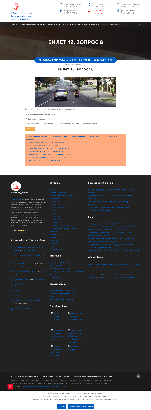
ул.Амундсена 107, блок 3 (23, 263)
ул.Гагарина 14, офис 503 (23, 255)
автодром (97, 267)
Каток (52, 246)
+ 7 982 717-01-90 (63, 148)
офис (116, 277)
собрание (122, 264)
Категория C (54, 211)
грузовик (100, 274)
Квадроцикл (54, 223)
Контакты (91, 24)
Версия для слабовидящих (21, 16)
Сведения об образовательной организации (67, 271)
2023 (111, 277)
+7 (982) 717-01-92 (57, 151)
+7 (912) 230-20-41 (54, 160)
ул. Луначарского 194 (71, 11)
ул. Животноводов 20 (129, 11)
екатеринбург (99, 277)
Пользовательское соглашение (62, 300)
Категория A (54, 202)
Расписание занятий (57, 266)
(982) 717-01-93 (71, 13)
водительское (122, 277)
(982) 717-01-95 (129, 6)
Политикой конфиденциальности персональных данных (44, 387)
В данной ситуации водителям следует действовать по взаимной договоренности (62, 124)
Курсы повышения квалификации (108, 24)
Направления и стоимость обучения (39, 24)
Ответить (30, 129)
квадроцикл (122, 274)
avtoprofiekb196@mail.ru (21, 19)
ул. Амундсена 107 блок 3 (130, 4)
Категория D (54, 214)
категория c (130, 274)
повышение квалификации (93, 274)
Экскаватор (54, 234)
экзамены (110, 274)
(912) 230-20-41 (129, 13)
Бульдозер (54, 240)
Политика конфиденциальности (62, 291)
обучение (102, 264)
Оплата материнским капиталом (62, 196)
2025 (134, 274)
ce (118, 277)
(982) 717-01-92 (100, 6)
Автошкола (66, 24)
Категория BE (55, 217)
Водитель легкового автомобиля (41, 114)
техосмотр (119, 267)
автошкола (90, 264)
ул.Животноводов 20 (22, 280)
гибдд (108, 267)
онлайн (111, 267)
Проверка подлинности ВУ (60, 269)
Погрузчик (54, 231)
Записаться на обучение (22, 13)
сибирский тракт (116, 274)
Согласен (61, 406)
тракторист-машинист (130, 277)
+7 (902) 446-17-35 (34, 300)
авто (131, 267)
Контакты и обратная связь (60, 263)
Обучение (21, 24)
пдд (95, 264)
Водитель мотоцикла (36, 119)
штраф (129, 267)
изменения (110, 264)
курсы (122, 267)
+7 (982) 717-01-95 (65, 154)
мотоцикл (137, 264)
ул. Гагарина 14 (98, 4)
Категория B (54, 205)
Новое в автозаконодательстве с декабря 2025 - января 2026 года (114, 251)
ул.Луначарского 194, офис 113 (25, 271)
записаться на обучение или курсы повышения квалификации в (69, 136)
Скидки (52, 190)
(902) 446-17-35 (71, 6)
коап (126, 274)
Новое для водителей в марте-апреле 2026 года (106, 224)
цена (114, 277)
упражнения (91, 267)
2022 (126, 267)
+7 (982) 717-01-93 (61, 157)
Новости (57, 24)
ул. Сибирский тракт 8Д (72, 4)
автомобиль (105, 274)
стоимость (103, 267)
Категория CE (55, 220)
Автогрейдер (54, 243)
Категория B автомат (58, 208)
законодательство (92, 277)
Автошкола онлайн (79, 24)
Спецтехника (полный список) (61, 226)
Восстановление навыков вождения (63, 228)
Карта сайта (54, 277)
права (132, 264)
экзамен (117, 264)
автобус (104, 277)
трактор (114, 267)
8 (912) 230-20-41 (38, 280)
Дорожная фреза (56, 249)
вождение (127, 264)
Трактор (53, 237)
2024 (108, 277)
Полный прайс (55, 199)
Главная (14, 24)
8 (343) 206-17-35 (28, 250)
